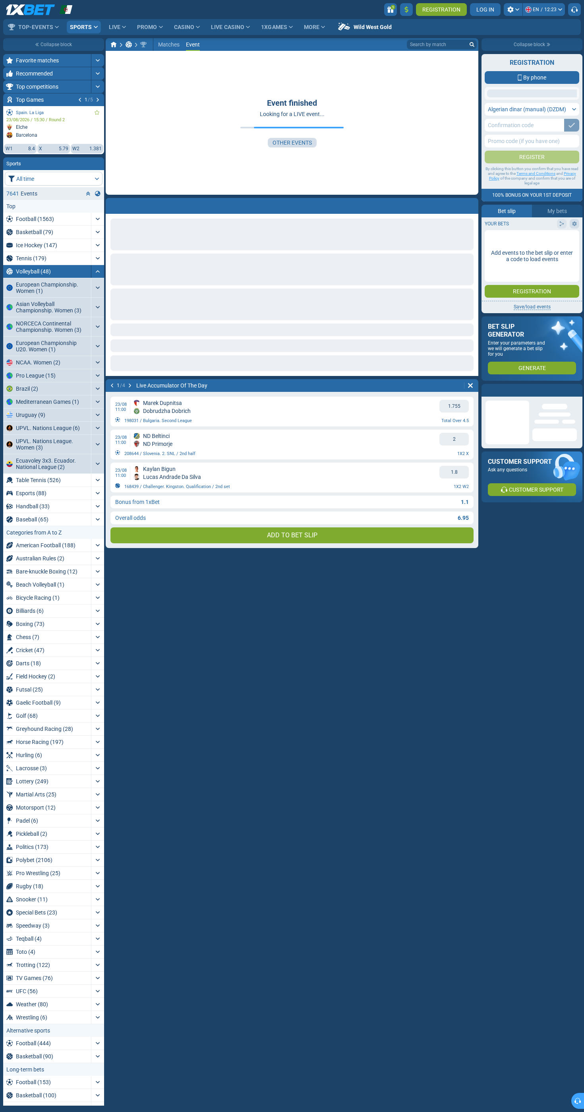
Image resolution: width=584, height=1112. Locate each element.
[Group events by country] (97, 193)
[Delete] (470, 204)
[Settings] (513, 9)
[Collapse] (97, 271)
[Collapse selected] (88, 193)
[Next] (98, 100)
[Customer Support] (574, 9)
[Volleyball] (128, 44)
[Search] (472, 44)
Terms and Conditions (535, 236)
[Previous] (80, 100)
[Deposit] (406, 9)
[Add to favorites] (97, 112)
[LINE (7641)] (113, 44)
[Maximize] (97, 60)
